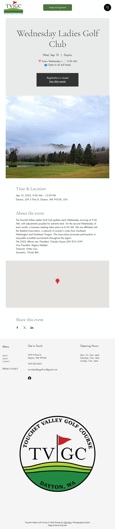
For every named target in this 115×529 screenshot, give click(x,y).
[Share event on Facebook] (17, 327)
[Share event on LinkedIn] (32, 327)
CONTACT (6, 361)
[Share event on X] (24, 327)
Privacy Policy (10, 368)
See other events (57, 81)
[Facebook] (29, 378)
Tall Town (68, 522)
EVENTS (5, 358)
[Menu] (107, 7)
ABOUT (5, 355)
